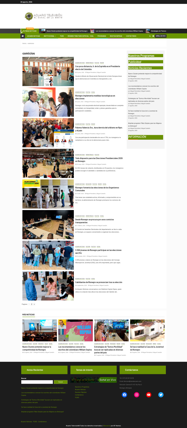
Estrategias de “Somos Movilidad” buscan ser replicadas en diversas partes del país (108, 349)
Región (102, 62)
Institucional (49, 36)
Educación (88, 184)
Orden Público (90, 62)
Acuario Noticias (33, 36)
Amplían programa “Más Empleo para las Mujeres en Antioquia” (42, 412)
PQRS (62, 36)
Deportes (41, 343)
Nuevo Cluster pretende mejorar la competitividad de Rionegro (67, 31)
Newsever (106, 426)
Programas (101, 36)
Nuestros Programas (82, 387)
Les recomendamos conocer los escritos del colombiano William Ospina (119, 31)
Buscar (23, 378)
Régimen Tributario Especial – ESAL (81, 36)
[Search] (150, 36)
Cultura (88, 246)
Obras (154, 343)
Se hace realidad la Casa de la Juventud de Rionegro (39, 407)
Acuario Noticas (80, 389)
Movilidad (113, 343)
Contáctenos (131, 36)
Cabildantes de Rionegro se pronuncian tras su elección (98, 282)
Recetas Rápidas (116, 36)
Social (93, 92)
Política (97, 62)
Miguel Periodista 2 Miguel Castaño (96, 72)
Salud (46, 343)
